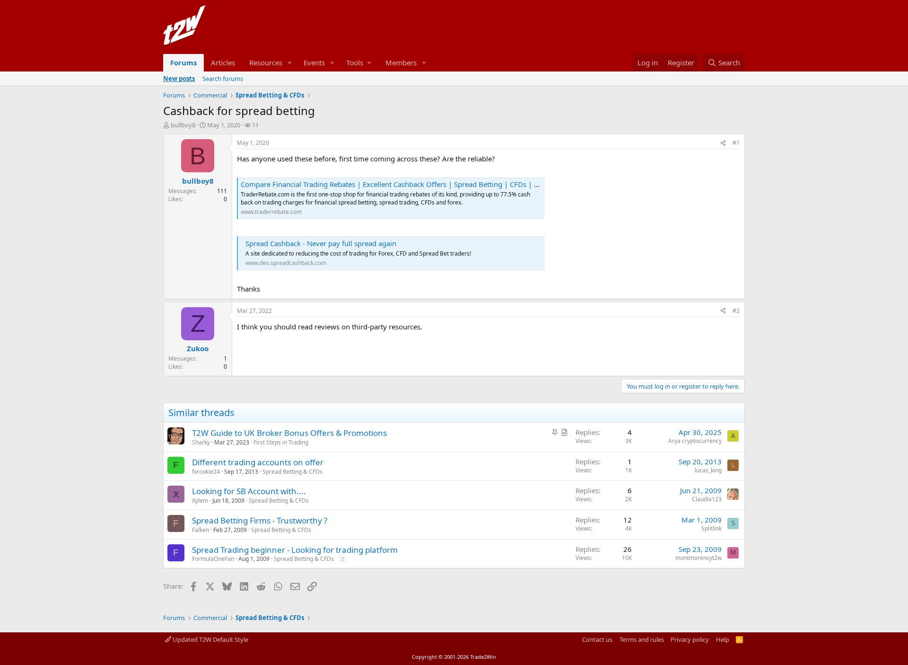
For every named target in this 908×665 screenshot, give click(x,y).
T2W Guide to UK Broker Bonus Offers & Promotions (289, 432)
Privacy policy (690, 639)
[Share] (723, 143)
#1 (736, 143)
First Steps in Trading (280, 442)
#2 (736, 311)
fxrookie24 (206, 472)
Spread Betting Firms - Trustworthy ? (259, 520)
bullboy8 (183, 125)
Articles (223, 62)
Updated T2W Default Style (209, 639)
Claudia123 (707, 499)
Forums (183, 62)
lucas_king (708, 470)
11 (255, 125)
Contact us (597, 639)
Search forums (222, 78)
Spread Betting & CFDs (292, 472)
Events (314, 62)
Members (401, 62)
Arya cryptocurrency (695, 441)
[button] (290, 62)
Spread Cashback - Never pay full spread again (320, 243)
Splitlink (711, 528)
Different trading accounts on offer (257, 462)
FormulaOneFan (213, 559)
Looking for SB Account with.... (249, 491)
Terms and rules (642, 639)
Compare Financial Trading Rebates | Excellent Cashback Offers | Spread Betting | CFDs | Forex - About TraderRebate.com (440, 184)
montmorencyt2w (698, 558)
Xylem (200, 501)
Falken (200, 530)
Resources (265, 62)
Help (722, 639)
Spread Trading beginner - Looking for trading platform (295, 549)
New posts (179, 78)
